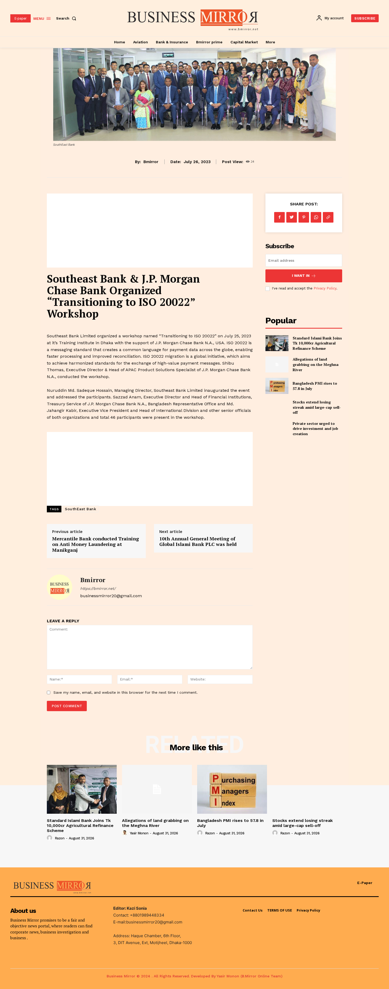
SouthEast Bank (80, 509)
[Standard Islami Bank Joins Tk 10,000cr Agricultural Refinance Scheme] (276, 343)
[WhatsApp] (316, 217)
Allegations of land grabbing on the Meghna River (315, 364)
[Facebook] (279, 217)
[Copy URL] (328, 217)
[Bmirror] (59, 587)
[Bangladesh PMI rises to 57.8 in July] (276, 386)
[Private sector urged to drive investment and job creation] (276, 429)
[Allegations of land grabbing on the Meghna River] (276, 364)
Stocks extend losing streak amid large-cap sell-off (317, 407)
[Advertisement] (150, 231)
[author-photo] (50, 838)
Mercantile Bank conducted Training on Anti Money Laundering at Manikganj (95, 544)
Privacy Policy (325, 288)
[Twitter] (291, 217)
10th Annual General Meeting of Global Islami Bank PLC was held (198, 541)
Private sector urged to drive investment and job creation (315, 428)
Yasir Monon (139, 833)
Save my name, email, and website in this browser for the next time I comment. (125, 692)
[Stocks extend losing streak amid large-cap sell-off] (276, 407)
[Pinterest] (303, 217)
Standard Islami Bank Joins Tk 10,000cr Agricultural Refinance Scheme (317, 343)
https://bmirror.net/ (98, 588)
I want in (301, 276)
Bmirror (150, 161)
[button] (67, 18)
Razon (60, 838)
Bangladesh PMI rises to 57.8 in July (230, 823)
